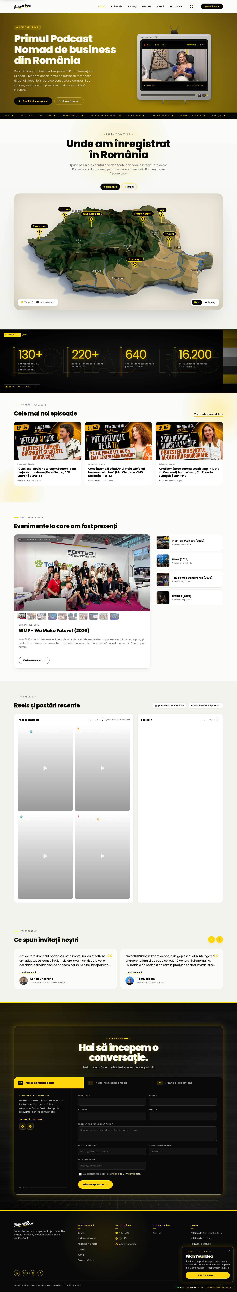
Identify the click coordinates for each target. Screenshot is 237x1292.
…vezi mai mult (27, 972)
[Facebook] (40, 1273)
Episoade (116, 6)
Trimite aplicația (95, 1184)
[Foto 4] (52, 616)
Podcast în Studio (87, 1243)
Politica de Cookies (201, 1238)
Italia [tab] (130, 186)
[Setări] (191, 6)
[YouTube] (25, 1273)
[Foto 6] (72, 616)
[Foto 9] (103, 616)
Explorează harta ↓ (69, 101)
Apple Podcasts (127, 1244)
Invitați (132, 6)
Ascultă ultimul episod (35, 101)
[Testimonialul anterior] (211, 939)
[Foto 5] (62, 616)
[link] (82, 572)
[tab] (49, 1082)
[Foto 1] (21, 616)
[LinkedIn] (17, 1273)
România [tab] (111, 186)
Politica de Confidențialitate (125, 1173)
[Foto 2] (31, 616)
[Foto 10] (114, 616)
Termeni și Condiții (201, 1243)
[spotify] (30, 1126)
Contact (157, 1233)
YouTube (124, 1232)
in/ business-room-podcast (206, 705)
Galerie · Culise (86, 1260)
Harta (196, 302)
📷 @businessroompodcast (169, 705)
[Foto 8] (93, 616)
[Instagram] (32, 1273)
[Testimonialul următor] (219, 939)
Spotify (123, 1238)
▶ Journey (210, 302)
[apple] (22, 1126)
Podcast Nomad (87, 1238)
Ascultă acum (211, 6)
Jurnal (160, 6)
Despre (146, 6)
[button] (65, 981)
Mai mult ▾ (176, 6)
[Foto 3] (41, 616)
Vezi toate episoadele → (208, 414)
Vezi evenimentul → (34, 660)
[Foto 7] (83, 616)
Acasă (101, 6)
